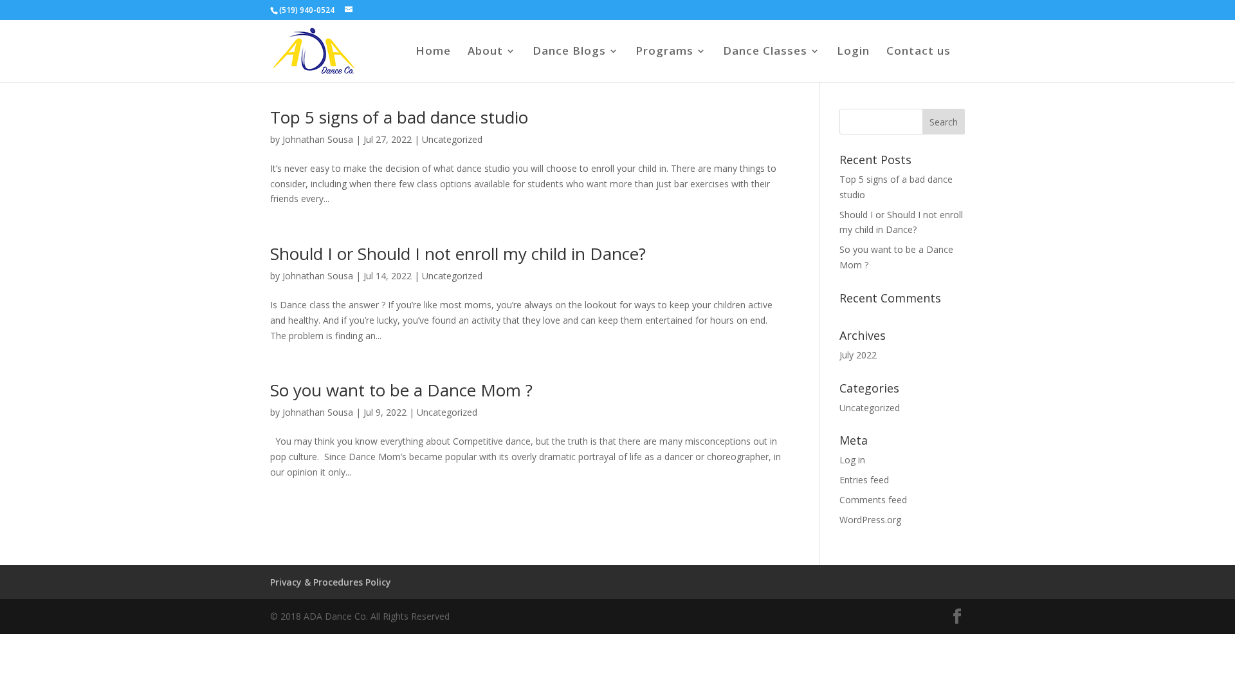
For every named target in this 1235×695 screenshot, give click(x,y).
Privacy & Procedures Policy (330, 582)
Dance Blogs (569, 52)
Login (853, 52)
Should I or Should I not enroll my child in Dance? (458, 253)
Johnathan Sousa (317, 139)
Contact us (918, 52)
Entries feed (864, 480)
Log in (852, 460)
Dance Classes (765, 52)
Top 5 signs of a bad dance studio (399, 117)
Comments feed (873, 500)
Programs (664, 52)
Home (433, 52)
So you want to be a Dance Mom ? (401, 390)
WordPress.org (870, 520)
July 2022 (858, 355)
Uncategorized (452, 139)
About (485, 52)
